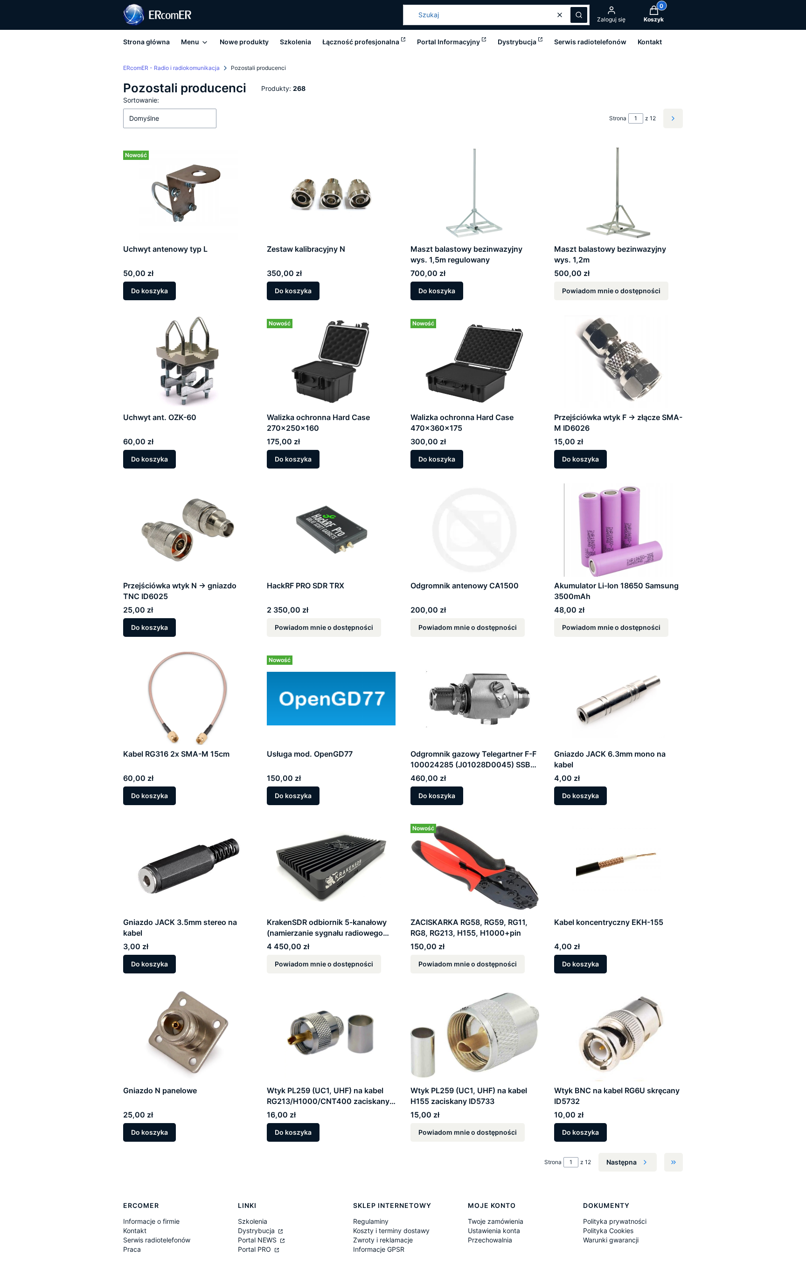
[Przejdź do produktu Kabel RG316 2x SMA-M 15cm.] (187, 698)
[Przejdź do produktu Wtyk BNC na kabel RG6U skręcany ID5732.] (618, 1035)
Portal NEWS (258, 1240)
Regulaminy (371, 1221)
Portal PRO (255, 1249)
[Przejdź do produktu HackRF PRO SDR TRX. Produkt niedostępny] (331, 530)
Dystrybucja (257, 1231)
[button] (578, 15)
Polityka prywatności (614, 1221)
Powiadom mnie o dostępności (611, 291)
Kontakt (134, 1231)
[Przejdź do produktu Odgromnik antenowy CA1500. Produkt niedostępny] (474, 530)
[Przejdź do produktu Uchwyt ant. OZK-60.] (187, 361)
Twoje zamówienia (495, 1221)
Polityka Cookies (608, 1231)
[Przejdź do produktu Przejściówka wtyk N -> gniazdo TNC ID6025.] (187, 530)
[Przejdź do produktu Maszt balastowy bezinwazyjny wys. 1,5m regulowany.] (474, 193)
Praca (132, 1249)
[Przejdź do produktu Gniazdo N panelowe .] (187, 1035)
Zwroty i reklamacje (383, 1240)
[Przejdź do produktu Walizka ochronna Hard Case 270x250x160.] (331, 361)
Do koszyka (149, 291)
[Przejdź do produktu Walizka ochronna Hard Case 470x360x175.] (474, 361)
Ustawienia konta (494, 1231)
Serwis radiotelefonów (156, 1240)
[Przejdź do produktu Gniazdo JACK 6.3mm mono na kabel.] (618, 698)
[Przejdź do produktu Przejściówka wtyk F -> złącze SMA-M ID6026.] (618, 361)
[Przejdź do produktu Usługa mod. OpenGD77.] (331, 698)
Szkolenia (252, 1221)
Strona (617, 118)
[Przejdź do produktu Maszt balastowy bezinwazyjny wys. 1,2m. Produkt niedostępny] (618, 193)
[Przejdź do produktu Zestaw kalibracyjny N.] (331, 193)
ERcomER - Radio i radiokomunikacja (171, 67)
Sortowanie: (141, 100)
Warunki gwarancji (611, 1240)
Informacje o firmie (151, 1221)
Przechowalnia (490, 1240)
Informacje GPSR (378, 1249)
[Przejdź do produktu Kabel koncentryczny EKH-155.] (618, 866)
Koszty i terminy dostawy (391, 1231)
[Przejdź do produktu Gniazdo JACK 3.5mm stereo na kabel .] (187, 866)
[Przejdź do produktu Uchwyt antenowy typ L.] (187, 193)
